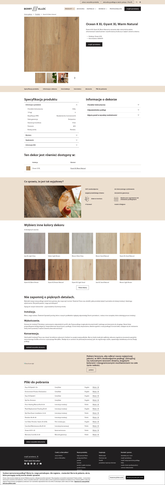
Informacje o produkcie (33, 105)
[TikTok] (38, 464)
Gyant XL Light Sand (78, 282)
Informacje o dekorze (50, 89)
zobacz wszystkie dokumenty (35, 442)
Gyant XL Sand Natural (127, 256)
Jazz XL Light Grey (29, 256)
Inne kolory (77, 89)
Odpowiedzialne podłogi (96, 110)
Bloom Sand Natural (102, 256)
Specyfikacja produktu (31, 89)
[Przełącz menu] (73, 9)
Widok (95, 387)
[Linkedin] (34, 464)
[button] (69, 8)
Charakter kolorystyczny (96, 105)
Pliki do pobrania (101, 89)
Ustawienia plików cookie (116, 477)
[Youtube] (41, 464)
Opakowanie (30, 140)
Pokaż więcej (82, 288)
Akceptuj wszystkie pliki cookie (135, 477)
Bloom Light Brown (126, 282)
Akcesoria (88, 89)
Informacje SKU (31, 145)
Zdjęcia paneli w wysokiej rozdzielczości (102, 115)
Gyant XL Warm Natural (78, 168)
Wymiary (28, 135)
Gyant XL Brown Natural (56, 282)
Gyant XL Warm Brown (31, 282)
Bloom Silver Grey (77, 256)
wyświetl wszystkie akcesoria (35, 347)
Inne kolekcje (65, 89)
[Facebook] (25, 464)
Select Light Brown (54, 256)
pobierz (91, 370)
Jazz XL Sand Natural (102, 282)
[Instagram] (28, 464)
